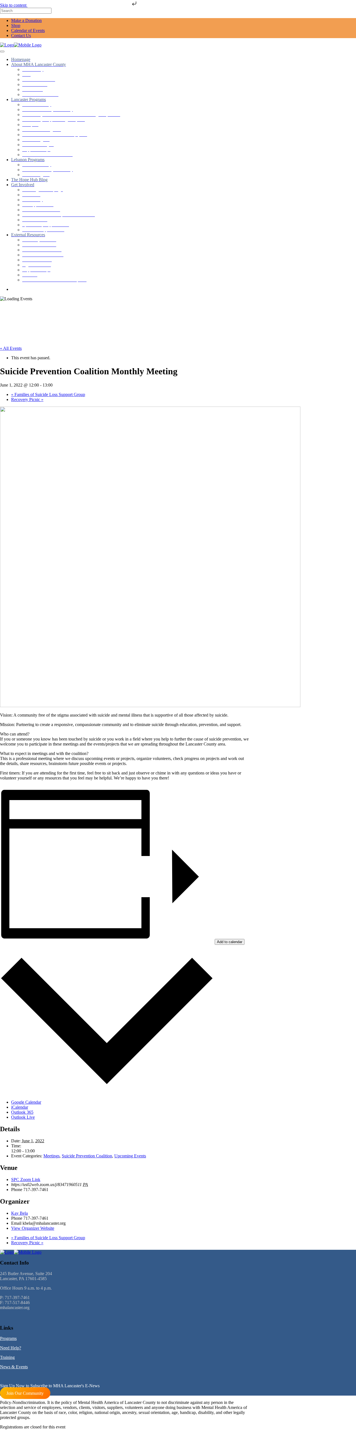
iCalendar (19, 1107)
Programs (8, 1338)
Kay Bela (19, 1213)
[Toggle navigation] (2, 51)
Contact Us (21, 35)
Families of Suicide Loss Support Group (48, 394)
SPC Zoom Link (25, 1179)
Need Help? (10, 1348)
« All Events (11, 348)
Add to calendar (229, 942)
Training (7, 1357)
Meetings (51, 1155)
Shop (15, 25)
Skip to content (14, 5)
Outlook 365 (22, 1112)
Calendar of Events (28, 30)
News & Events (14, 1366)
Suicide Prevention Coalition (87, 1155)
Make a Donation (26, 20)
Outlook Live (23, 1117)
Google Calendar (26, 1102)
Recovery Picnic (27, 399)
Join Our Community (25, 1393)
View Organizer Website (32, 1228)
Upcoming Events (130, 1155)
